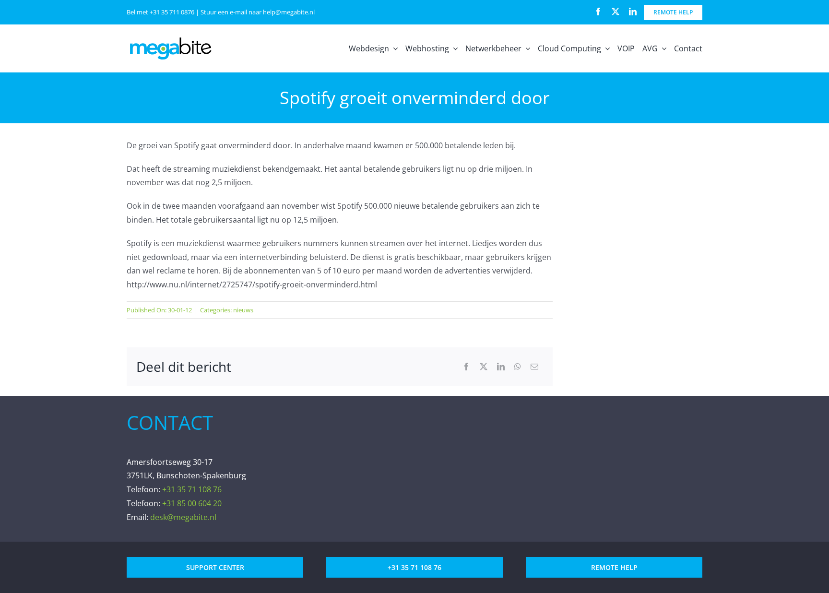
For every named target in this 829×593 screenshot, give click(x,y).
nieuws (243, 310)
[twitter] (615, 11)
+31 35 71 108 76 (192, 489)
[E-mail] (534, 367)
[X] (483, 367)
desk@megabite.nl (183, 517)
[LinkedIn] (500, 367)
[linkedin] (633, 11)
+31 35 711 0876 (172, 12)
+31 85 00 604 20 (192, 503)
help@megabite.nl (289, 12)
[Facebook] (466, 367)
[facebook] (598, 11)
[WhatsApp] (517, 367)
